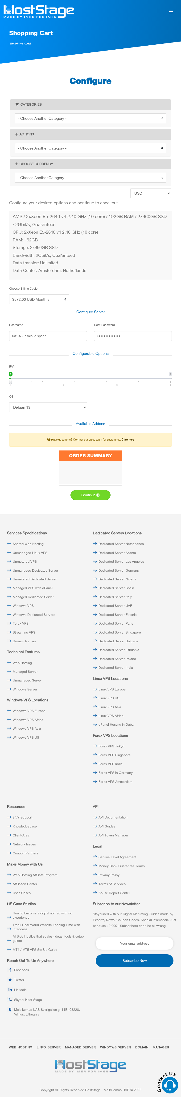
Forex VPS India (111, 764)
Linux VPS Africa (111, 716)
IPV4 (12, 366)
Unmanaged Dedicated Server (35, 570)
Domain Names (24, 641)
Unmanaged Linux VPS (30, 553)
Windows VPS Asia (27, 728)
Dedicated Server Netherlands (121, 544)
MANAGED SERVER (80, 1047)
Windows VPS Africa (28, 720)
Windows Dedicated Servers (34, 615)
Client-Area (21, 835)
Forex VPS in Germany (116, 773)
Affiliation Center (25, 884)
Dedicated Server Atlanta (117, 553)
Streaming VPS (24, 632)
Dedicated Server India (116, 667)
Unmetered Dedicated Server (35, 579)
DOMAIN (141, 1047)
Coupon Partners (25, 853)
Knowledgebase (25, 826)
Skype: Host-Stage (28, 1000)
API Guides (107, 826)
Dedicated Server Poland (117, 659)
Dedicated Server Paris (116, 623)
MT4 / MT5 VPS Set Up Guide (35, 949)
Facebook (21, 970)
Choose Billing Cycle (23, 288)
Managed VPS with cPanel (33, 588)
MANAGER (161, 1047)
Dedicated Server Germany (119, 570)
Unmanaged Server (27, 680)
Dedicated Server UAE (115, 606)
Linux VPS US (109, 698)
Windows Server (25, 689)
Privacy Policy (109, 875)
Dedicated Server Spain (116, 588)
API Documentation (113, 817)
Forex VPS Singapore (115, 755)
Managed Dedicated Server (33, 597)
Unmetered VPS (25, 561)
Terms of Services (112, 884)
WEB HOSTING (21, 1047)
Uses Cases (22, 893)
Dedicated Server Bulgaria (118, 641)
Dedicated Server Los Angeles (121, 561)
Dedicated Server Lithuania (119, 650)
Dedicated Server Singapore (120, 632)
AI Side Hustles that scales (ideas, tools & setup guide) (48, 938)
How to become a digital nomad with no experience (42, 915)
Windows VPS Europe (29, 711)
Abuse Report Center (114, 893)
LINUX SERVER (49, 1047)
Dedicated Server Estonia (118, 615)
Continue (88, 495)
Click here (128, 439)
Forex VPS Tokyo (111, 746)
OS (11, 396)
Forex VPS (21, 623)
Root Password (104, 325)
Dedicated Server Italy (115, 597)
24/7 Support (22, 817)
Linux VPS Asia (110, 707)
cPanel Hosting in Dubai (116, 724)
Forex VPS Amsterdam (115, 782)
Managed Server (25, 671)
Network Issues (24, 844)
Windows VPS (23, 606)
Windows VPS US (26, 737)
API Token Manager (113, 835)
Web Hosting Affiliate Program (35, 875)
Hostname (16, 325)
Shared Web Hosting (28, 544)
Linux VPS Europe (112, 689)
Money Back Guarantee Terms (122, 866)
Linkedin (20, 990)
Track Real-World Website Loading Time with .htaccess (46, 927)
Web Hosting (22, 663)
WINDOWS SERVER (115, 1047)
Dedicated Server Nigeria (117, 579)
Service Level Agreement (117, 857)
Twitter (19, 980)
